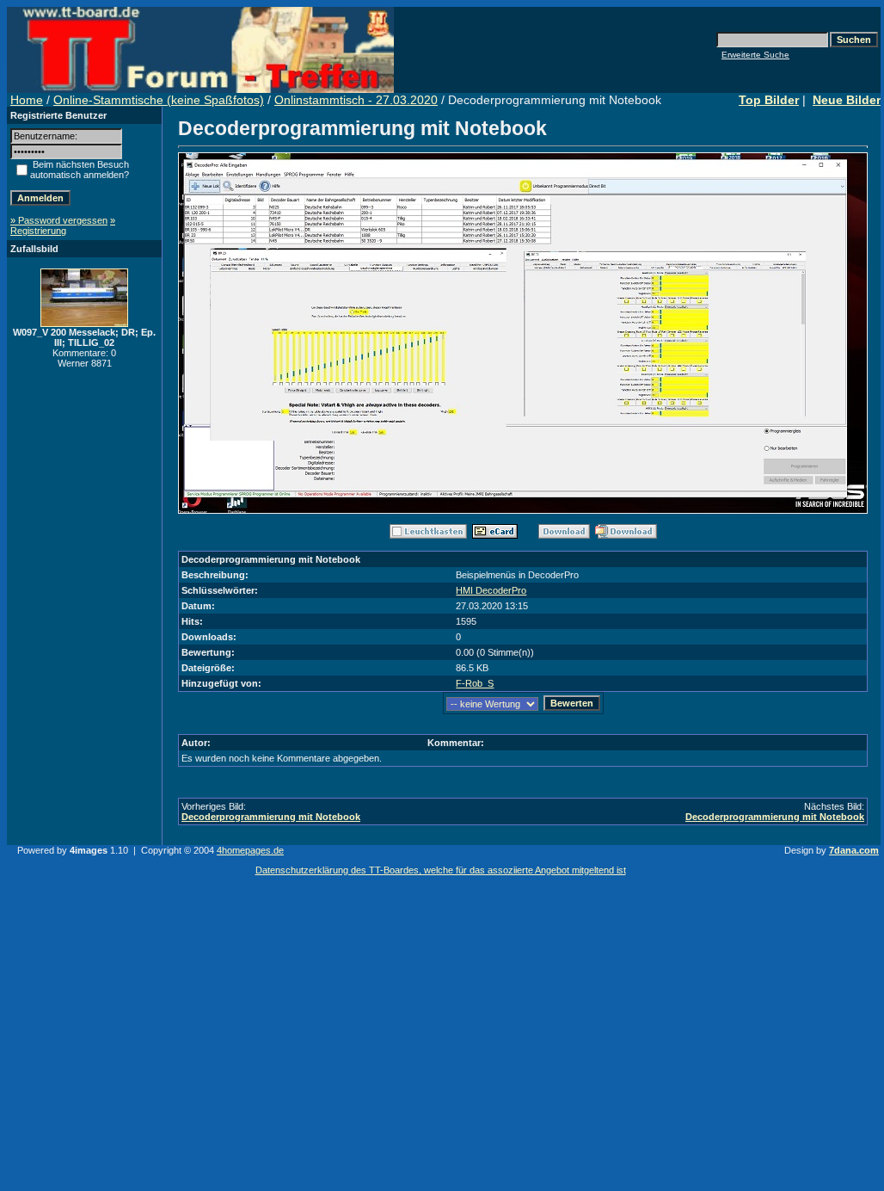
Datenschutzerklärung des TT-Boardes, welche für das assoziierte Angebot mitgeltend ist (440, 870)
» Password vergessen (58, 220)
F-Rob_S (475, 683)
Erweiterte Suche (755, 54)
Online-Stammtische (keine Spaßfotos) (158, 100)
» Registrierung (62, 225)
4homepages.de (250, 850)
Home (26, 100)
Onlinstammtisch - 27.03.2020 (356, 100)
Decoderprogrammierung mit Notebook (270, 816)
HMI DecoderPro (491, 590)
